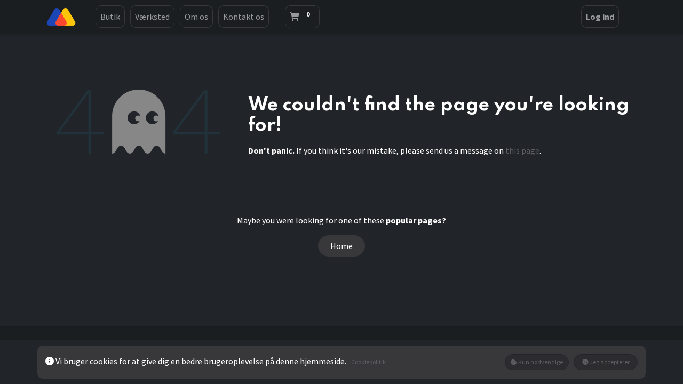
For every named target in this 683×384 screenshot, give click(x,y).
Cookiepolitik (368, 362)
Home (341, 246)
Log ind (600, 16)
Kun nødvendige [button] (540, 362)
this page (522, 150)
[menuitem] (110, 16)
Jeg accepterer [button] (609, 362)
